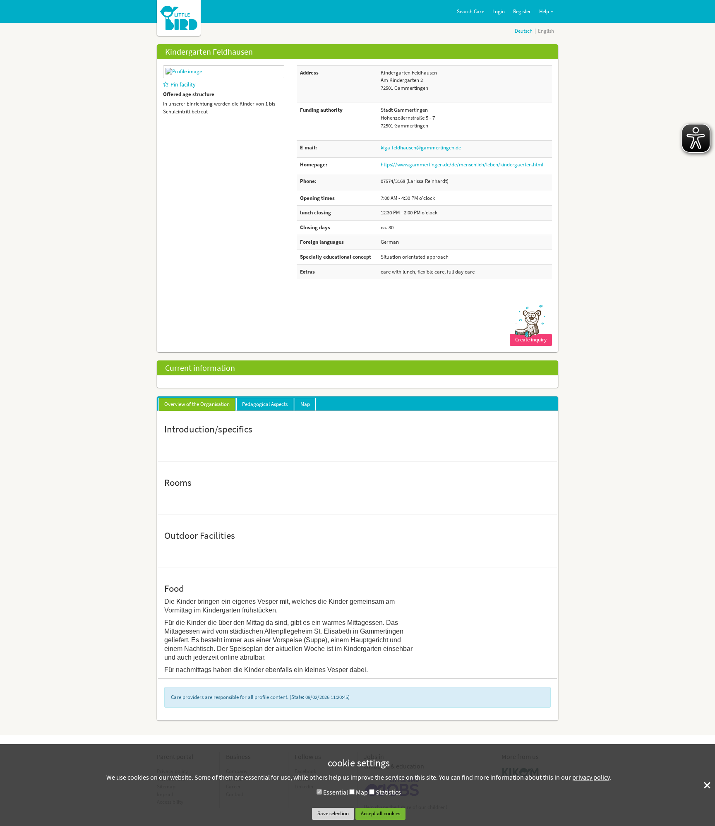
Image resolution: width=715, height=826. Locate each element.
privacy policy (590, 777)
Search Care (470, 11)
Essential (335, 792)
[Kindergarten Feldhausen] (184, 71)
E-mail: (308, 147)
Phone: (308, 181)
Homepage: (313, 164)
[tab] (196, 404)
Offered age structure (188, 94)
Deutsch (524, 30)
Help (544, 11)
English (546, 30)
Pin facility (183, 84)
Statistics (388, 792)
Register (522, 11)
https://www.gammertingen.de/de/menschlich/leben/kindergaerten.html (462, 164)
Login (498, 11)
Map (362, 792)
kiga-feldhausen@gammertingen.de (421, 147)
